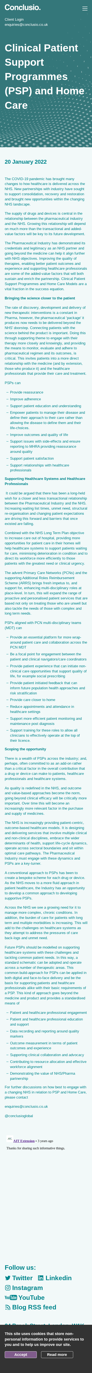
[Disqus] (46, 1187)
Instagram (27, 1287)
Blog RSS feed (34, 1307)
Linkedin (59, 1277)
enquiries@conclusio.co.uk (26, 25)
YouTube (31, 1297)
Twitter (22, 1277)
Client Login (14, 19)
